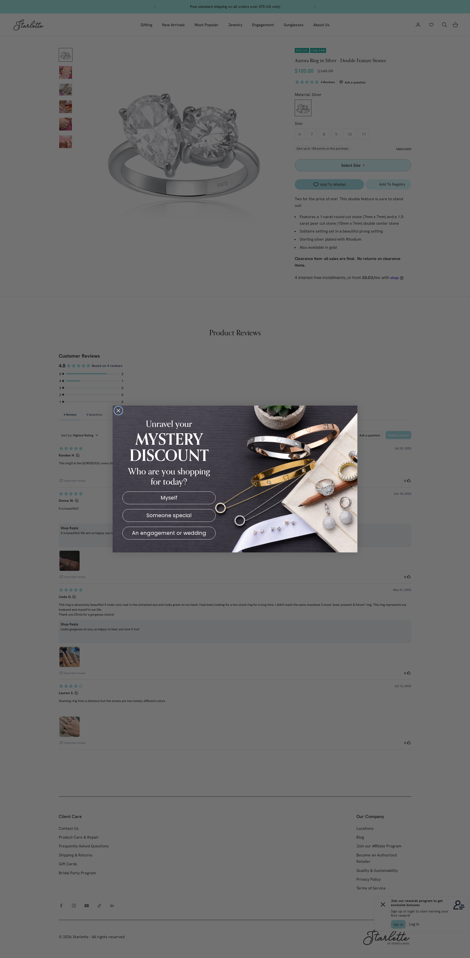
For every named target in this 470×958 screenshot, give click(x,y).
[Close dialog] (118, 411)
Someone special (169, 515)
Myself (169, 497)
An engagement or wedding (169, 533)
